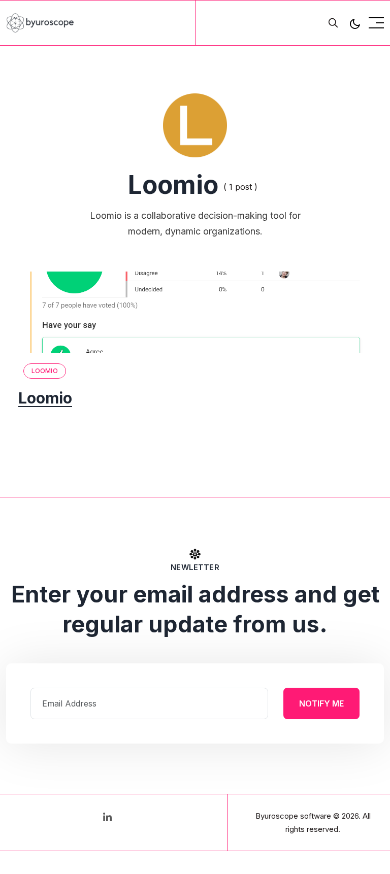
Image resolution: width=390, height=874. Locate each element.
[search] (333, 23)
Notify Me (321, 703)
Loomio (44, 371)
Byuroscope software (293, 816)
